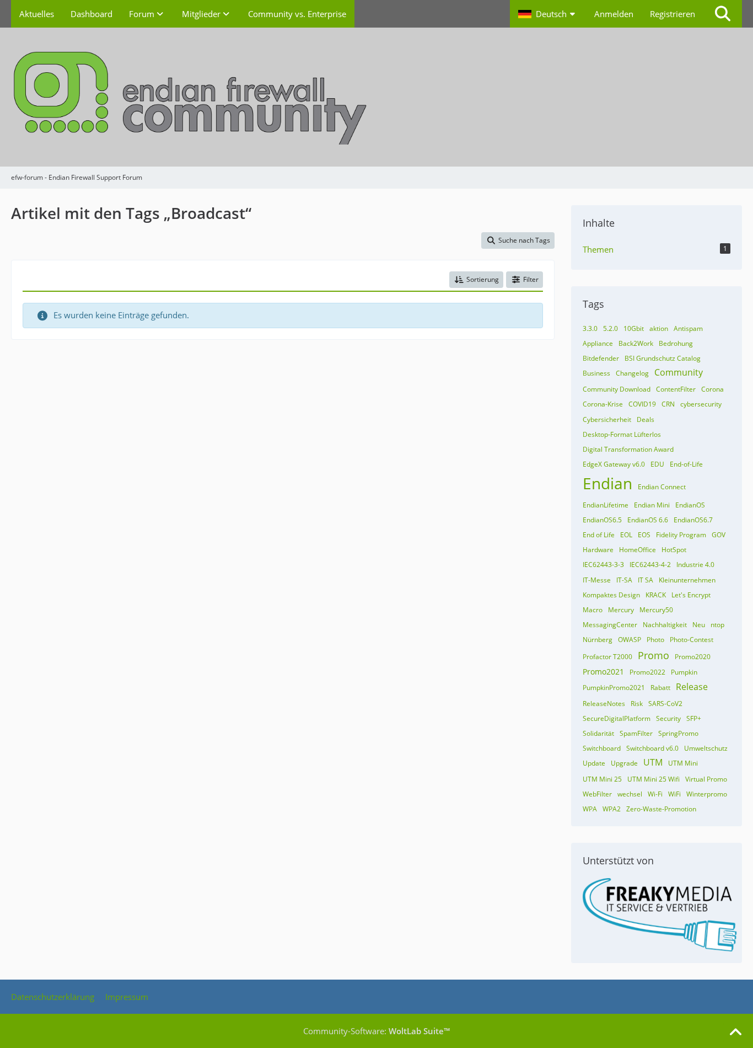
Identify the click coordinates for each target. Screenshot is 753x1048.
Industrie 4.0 (695, 564)
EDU (657, 464)
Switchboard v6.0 (652, 748)
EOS (644, 534)
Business (596, 373)
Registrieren (672, 13)
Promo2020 (693, 656)
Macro (593, 609)
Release (692, 687)
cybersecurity (701, 404)
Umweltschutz (706, 748)
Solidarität (598, 733)
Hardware (598, 549)
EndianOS (690, 505)
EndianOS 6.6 (647, 520)
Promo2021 (603, 671)
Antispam (688, 328)
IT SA (645, 580)
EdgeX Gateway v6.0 (614, 464)
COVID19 (642, 404)
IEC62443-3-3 (603, 564)
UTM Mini (683, 763)
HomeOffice (637, 549)
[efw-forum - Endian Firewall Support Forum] (376, 97)
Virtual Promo (706, 779)
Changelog (632, 373)
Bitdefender (601, 358)
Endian (607, 483)
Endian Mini (652, 505)
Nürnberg (597, 639)
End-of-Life (686, 464)
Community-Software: (376, 1030)
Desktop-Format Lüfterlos (622, 434)
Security (668, 718)
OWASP (629, 639)
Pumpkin (684, 672)
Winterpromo (706, 794)
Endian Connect (662, 486)
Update (594, 763)
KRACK (656, 595)
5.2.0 (610, 328)
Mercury (621, 609)
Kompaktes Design (611, 595)
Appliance (598, 343)
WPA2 (612, 809)
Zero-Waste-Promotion (661, 809)
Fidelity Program (681, 534)
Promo (653, 655)
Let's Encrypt (691, 595)
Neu (698, 624)
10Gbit (633, 328)
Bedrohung (676, 343)
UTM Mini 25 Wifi (653, 779)
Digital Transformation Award (628, 449)
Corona (712, 389)
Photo (655, 639)
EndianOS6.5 (602, 520)
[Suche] (722, 14)
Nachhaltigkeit (665, 624)
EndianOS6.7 (693, 520)
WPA (590, 809)
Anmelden (613, 13)
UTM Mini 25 (602, 779)
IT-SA (624, 580)
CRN (668, 404)
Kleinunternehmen (687, 580)
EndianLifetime (605, 505)
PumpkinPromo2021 (614, 687)
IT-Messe (597, 580)
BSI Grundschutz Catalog (663, 358)
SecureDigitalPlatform (616, 718)
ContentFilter (676, 389)
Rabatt (660, 687)
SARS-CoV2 (665, 703)
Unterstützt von (618, 860)
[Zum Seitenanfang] (735, 1032)
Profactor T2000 (607, 656)
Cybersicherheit (607, 419)
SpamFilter (636, 733)
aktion (658, 328)
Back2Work (635, 343)
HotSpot (673, 549)
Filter (531, 279)
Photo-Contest (691, 639)
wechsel (629, 794)
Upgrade (624, 763)
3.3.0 (590, 328)
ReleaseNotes (604, 703)
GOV (718, 534)
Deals (645, 419)
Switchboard (602, 748)
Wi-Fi (655, 794)
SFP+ (693, 718)
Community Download (616, 389)
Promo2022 (647, 672)
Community (678, 372)
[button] (548, 14)
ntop (717, 624)
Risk (637, 703)
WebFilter (597, 794)
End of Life (599, 534)
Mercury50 (656, 609)
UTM (653, 762)
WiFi (674, 794)
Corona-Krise (603, 404)
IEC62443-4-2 (650, 564)
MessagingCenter (610, 624)
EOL (626, 534)
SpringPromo (678, 733)
